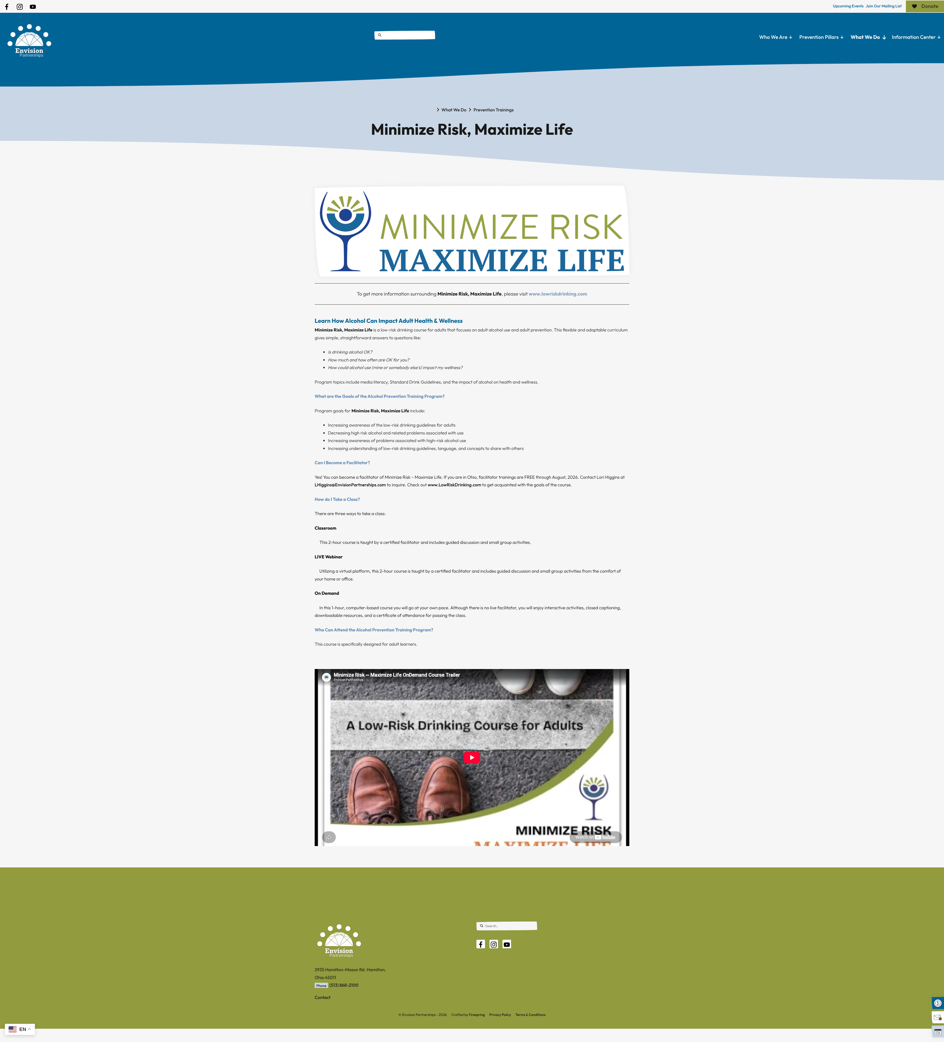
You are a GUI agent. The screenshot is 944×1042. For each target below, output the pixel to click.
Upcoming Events (848, 6)
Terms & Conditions (531, 1014)
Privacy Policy (500, 1014)
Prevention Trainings (493, 110)
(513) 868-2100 (343, 985)
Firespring (477, 1014)
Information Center (914, 37)
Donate (929, 6)
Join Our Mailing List (884, 6)
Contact (322, 997)
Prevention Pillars (819, 37)
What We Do (865, 37)
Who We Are (773, 37)
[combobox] (404, 35)
